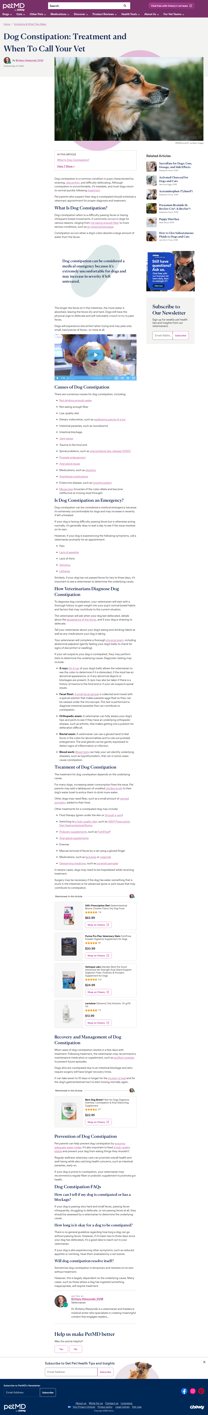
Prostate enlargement (72, 457)
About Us (150, 14)
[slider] (90, 378)
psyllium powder (124, 1057)
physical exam (114, 640)
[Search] (125, 6)
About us (81, 1403)
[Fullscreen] (134, 378)
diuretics (90, 470)
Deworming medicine (72, 863)
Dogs (5, 14)
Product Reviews (103, 14)
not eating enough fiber (105, 222)
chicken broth (114, 788)
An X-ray (74, 668)
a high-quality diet (86, 821)
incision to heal (117, 1078)
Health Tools (129, 14)
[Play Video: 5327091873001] (96, 355)
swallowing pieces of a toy (110, 419)
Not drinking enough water (75, 400)
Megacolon (66, 489)
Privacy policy (105, 1406)
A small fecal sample (86, 694)
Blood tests (82, 752)
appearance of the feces (81, 619)
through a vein (113, 815)
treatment (94, 190)
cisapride (105, 857)
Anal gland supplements (74, 838)
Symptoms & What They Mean (30, 24)
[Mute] (122, 378)
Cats (19, 14)
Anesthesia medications (73, 476)
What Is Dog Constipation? (73, 160)
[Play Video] (57, 378)
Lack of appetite (69, 552)
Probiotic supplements (73, 831)
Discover (79, 14)
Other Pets (36, 14)
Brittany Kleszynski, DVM (29, 60)
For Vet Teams (172, 14)
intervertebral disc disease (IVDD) (110, 451)
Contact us (111, 1403)
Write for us (96, 1403)
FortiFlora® (104, 831)
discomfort (72, 182)
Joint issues (66, 438)
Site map (136, 1406)
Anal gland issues (69, 463)
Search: (54, 6)
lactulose (90, 857)
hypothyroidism (102, 482)
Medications (58, 14)
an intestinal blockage (100, 226)
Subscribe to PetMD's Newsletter (22, 1385)
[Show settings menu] (128, 378)
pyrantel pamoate (107, 863)
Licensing (126, 1403)
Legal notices (122, 1406)
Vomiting (64, 565)
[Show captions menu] (116, 378)
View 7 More (66, 166)
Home (7, 24)
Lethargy (64, 571)
